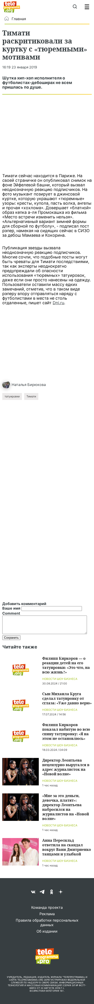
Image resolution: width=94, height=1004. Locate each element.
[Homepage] (11, 7)
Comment (11, 613)
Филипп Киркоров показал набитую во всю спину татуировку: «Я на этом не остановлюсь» (66, 731)
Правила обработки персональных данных (47, 922)
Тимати (31, 396)
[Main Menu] (87, 6)
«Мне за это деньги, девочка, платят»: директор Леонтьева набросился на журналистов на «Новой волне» (65, 807)
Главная (19, 18)
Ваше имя (11, 608)
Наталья (19, 384)
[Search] (75, 7)
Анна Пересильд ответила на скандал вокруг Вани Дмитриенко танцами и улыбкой (66, 847)
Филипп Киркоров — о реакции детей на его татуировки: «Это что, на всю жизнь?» (66, 665)
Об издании (47, 931)
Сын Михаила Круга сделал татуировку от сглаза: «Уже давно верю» (67, 698)
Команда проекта (47, 907)
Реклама (47, 914)
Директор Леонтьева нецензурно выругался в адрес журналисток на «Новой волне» (65, 766)
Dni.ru (58, 302)
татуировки (12, 396)
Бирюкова (36, 384)
